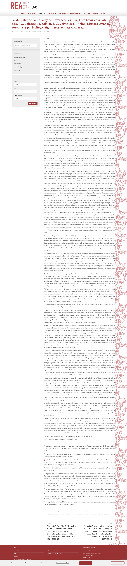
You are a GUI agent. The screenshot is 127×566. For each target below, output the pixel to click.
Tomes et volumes (91, 511)
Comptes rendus (66, 511)
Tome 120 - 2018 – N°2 (81, 511)
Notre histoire (17, 70)
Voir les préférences (117, 563)
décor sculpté (67, 514)
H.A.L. (15, 553)
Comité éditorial (17, 63)
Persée (16, 556)
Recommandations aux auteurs (21, 57)
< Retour (46, 39)
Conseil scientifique (18, 67)
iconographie (79, 514)
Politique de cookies (62, 563)
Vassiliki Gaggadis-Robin (105, 514)
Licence (15, 60)
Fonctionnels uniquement (101, 563)
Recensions (73, 511)
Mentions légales (53, 551)
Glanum (73, 514)
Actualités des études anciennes (22, 551)
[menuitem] (23, 13)
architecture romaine (58, 514)
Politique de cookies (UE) (55, 553)
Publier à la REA (17, 54)
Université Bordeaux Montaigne (22, 559)
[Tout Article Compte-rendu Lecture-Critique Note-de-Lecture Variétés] (25, 99)
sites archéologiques (94, 514)
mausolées (86, 514)
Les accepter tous (85, 563)
